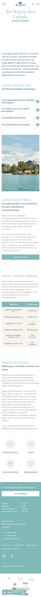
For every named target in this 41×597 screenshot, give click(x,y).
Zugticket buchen (20, 257)
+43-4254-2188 (33, 4)
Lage (24, 503)
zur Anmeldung (21, 494)
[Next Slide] (35, 163)
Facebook (11, 556)
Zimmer (5, 503)
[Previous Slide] (6, 163)
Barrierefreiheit (32, 545)
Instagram (4, 556)
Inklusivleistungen (8, 509)
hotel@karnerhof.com (12, 539)
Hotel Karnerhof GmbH (20, 4)
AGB (15, 549)
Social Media (7, 549)
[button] (4, 592)
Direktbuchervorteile (9, 511)
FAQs (24, 506)
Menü (3, 4)
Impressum (6, 545)
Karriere (25, 511)
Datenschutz (18, 545)
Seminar (25, 509)
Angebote (5, 506)
